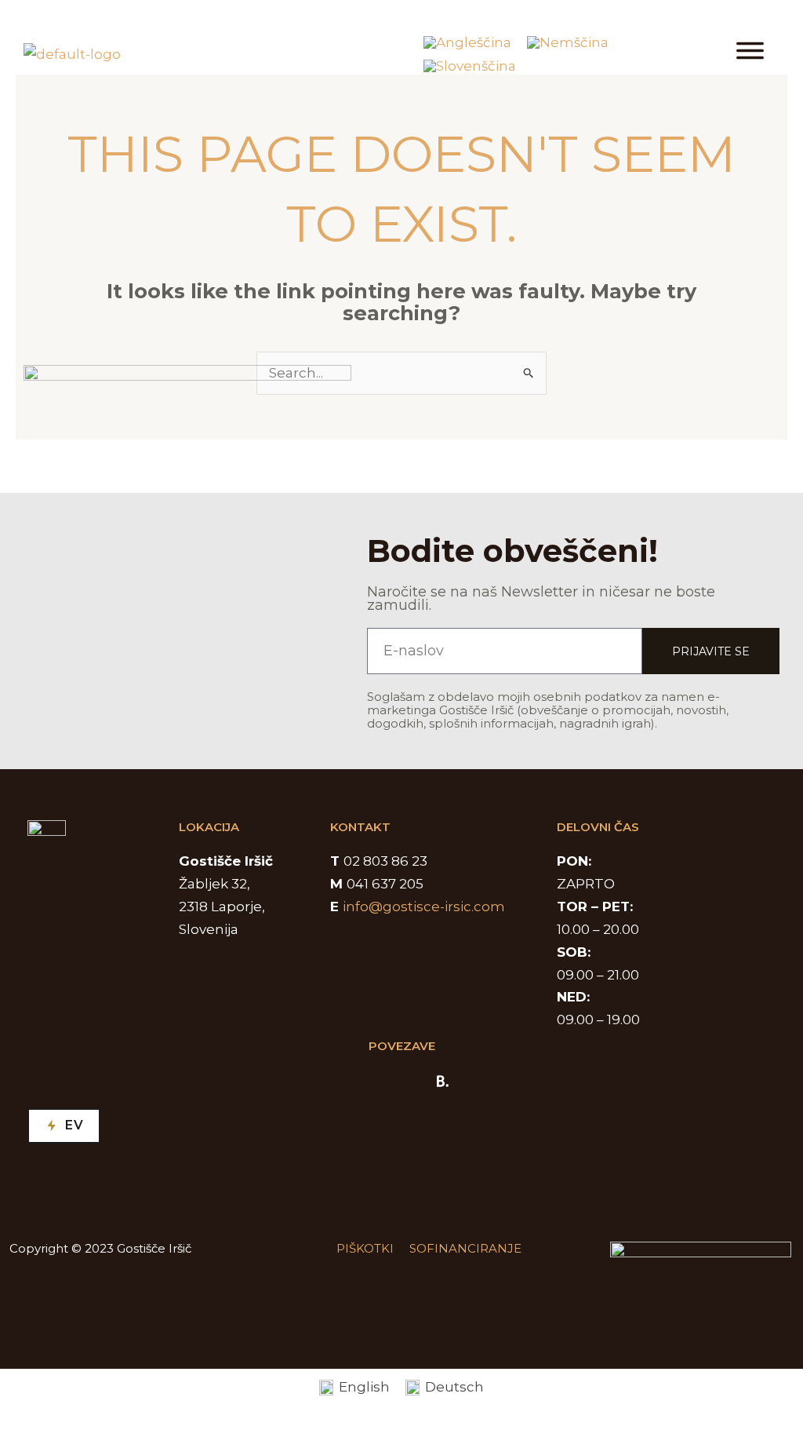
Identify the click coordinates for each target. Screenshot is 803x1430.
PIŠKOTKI (365, 1248)
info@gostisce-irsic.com (424, 906)
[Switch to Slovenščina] (470, 66)
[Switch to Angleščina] (467, 42)
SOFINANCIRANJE (465, 1248)
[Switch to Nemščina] (567, 42)
